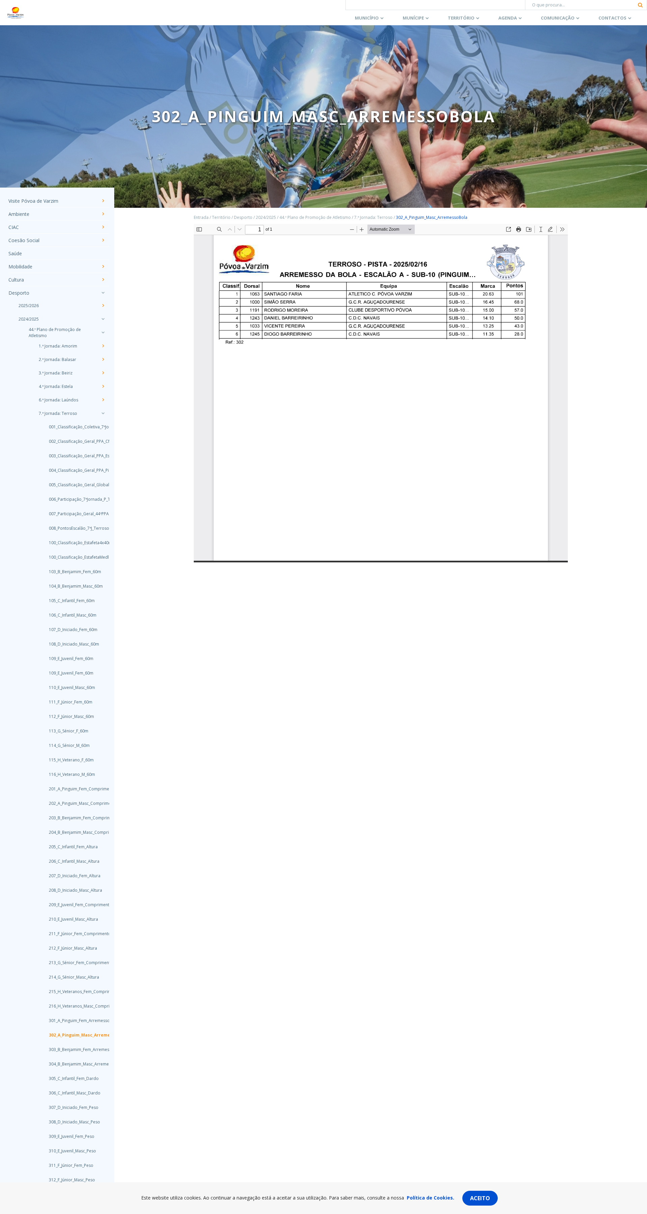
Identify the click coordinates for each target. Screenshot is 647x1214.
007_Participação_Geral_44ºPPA (72, 514)
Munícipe (413, 18)
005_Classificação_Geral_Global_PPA (72, 485)
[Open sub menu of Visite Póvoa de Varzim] (102, 200)
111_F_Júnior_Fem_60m (70, 702)
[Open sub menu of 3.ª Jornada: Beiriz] (102, 372)
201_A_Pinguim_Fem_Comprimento (72, 789)
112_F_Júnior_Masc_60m (71, 716)
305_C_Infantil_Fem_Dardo (72, 1078)
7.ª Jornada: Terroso (58, 413)
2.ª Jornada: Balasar (57, 359)
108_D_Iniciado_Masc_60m (72, 644)
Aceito (480, 1198)
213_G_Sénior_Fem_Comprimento (72, 962)
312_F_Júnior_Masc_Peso (72, 1180)
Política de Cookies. (430, 1197)
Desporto (18, 293)
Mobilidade (20, 266)
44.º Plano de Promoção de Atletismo (55, 332)
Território (461, 18)
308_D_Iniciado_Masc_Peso (72, 1122)
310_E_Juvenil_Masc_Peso (72, 1151)
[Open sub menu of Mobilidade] (102, 266)
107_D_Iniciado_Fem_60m (72, 629)
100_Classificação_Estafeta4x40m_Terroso (72, 543)
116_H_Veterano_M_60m (72, 774)
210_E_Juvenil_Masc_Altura (72, 919)
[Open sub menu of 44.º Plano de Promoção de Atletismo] (102, 332)
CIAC (13, 227)
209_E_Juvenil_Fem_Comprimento (72, 905)
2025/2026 (29, 305)
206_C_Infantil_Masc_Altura (72, 861)
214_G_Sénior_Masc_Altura (72, 977)
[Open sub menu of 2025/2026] (102, 305)
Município (367, 18)
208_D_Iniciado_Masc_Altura (72, 890)
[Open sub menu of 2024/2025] (102, 319)
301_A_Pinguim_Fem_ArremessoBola (72, 1020)
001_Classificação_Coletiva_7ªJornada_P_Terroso (72, 427)
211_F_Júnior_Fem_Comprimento (72, 934)
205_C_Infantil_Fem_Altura (72, 847)
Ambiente (18, 214)
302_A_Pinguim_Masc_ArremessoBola (72, 1035)
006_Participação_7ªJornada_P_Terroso (72, 499)
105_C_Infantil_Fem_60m (72, 600)
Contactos (612, 18)
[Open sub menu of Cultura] (102, 279)
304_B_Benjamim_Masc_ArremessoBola (72, 1064)
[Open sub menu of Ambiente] (102, 213)
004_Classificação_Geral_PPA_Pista (72, 470)
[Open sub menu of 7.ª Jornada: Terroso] (102, 413)
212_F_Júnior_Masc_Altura (72, 948)
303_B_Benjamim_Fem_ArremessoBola (72, 1049)
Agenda (507, 18)
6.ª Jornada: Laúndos (58, 400)
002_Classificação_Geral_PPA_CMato (72, 441)
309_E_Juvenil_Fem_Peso (71, 1136)
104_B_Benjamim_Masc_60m (72, 586)
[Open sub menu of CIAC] (102, 227)
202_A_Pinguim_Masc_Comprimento (72, 803)
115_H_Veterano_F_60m (71, 760)
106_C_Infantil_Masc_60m (72, 615)
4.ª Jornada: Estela (56, 386)
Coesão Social (23, 240)
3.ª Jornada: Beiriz (55, 373)
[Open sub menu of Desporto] (102, 292)
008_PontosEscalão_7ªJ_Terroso (72, 528)
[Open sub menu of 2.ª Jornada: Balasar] (102, 359)
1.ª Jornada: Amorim (58, 346)
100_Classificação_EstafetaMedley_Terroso (72, 557)
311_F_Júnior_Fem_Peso (71, 1165)
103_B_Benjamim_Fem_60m (72, 572)
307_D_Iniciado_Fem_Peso (72, 1107)
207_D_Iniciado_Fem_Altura (72, 876)
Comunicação (558, 18)
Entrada (201, 217)
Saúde (15, 253)
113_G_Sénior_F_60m (68, 731)
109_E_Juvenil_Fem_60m (71, 658)
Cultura (16, 279)
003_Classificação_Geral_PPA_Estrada (72, 456)
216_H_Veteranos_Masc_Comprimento (72, 1006)
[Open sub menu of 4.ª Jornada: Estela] (102, 386)
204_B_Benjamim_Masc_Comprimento (72, 832)
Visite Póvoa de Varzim (33, 201)
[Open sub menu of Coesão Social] (102, 240)
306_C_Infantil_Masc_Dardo (72, 1093)
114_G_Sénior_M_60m (69, 745)
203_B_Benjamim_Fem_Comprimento (72, 818)
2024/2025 (29, 319)
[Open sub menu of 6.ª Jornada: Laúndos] (102, 399)
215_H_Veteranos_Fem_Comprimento (72, 991)
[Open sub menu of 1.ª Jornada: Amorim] (102, 345)
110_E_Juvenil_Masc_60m (72, 687)
